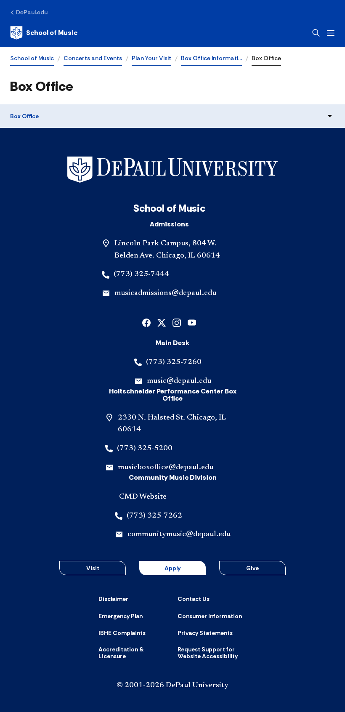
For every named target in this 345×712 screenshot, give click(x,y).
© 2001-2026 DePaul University (172, 685)
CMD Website (143, 497)
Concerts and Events (93, 58)
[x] (161, 322)
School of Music (32, 58)
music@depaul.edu (179, 381)
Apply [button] (172, 568)
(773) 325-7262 (154, 516)
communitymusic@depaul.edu (179, 534)
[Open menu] (330, 33)
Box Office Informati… (211, 58)
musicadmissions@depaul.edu (165, 293)
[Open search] (316, 33)
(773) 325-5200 (144, 448)
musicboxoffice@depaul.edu (165, 467)
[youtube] (192, 322)
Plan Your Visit (151, 58)
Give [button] (252, 568)
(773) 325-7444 (141, 274)
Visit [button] (92, 568)
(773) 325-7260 (174, 362)
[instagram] (176, 322)
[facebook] (146, 322)
